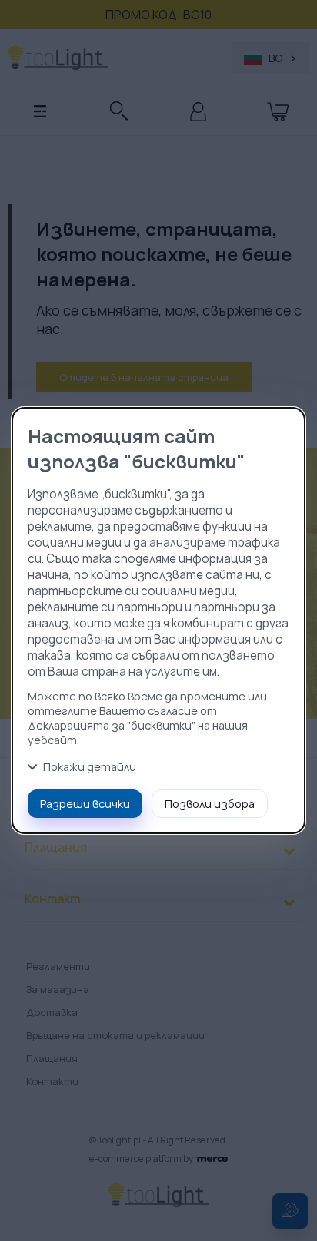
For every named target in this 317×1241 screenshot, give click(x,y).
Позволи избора (210, 803)
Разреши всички (85, 803)
